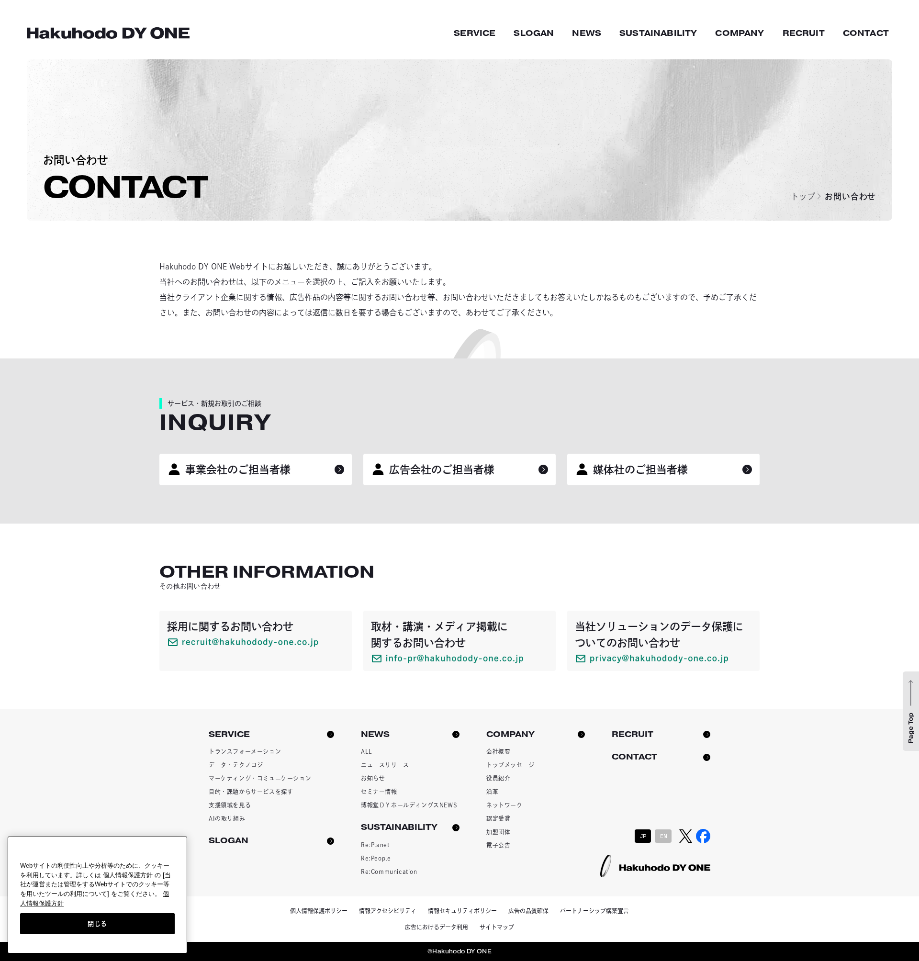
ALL (366, 751)
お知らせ (373, 778)
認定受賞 (498, 818)
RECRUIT (804, 33)
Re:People (376, 858)
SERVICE (474, 33)
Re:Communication (389, 871)
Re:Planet (375, 845)
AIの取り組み (227, 818)
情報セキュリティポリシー (462, 911)
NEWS (586, 33)
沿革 (492, 791)
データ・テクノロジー (239, 765)
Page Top (911, 728)
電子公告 (498, 845)
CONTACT (866, 33)
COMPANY (739, 33)
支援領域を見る (230, 805)
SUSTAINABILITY (658, 33)
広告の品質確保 (528, 911)
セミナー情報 (379, 791)
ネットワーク (504, 805)
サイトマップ (497, 927)
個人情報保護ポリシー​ (318, 911)
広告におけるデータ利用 (436, 927)
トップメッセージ (510, 765)
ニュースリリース (385, 765)
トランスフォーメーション (245, 751)
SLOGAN (534, 33)
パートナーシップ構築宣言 (594, 911)
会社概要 (498, 751)
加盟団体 (498, 832)
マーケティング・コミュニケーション (260, 778)
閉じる (97, 923)
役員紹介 (498, 778)
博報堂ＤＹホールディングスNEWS (409, 805)
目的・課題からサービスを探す (251, 791)
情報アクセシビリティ (387, 911)
